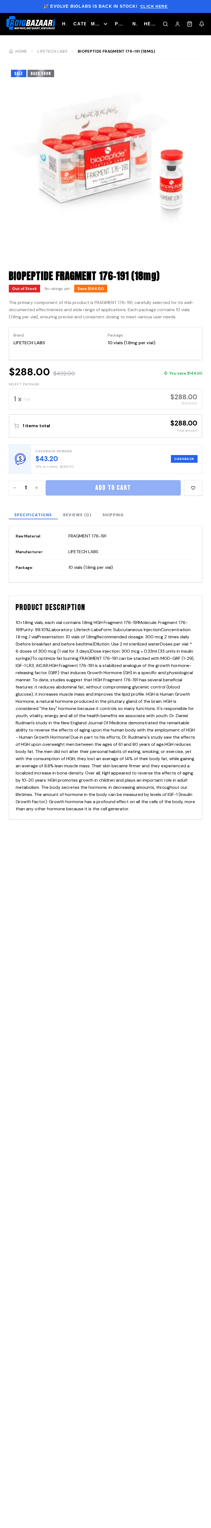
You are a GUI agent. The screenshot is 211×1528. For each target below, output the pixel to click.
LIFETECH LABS (52, 51)
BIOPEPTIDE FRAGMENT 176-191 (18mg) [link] (116, 51)
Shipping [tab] (113, 514)
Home (21, 51)
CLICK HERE (154, 6)
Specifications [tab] (33, 514)
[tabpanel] (105, 554)
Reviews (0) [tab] (77, 514)
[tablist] (105, 517)
